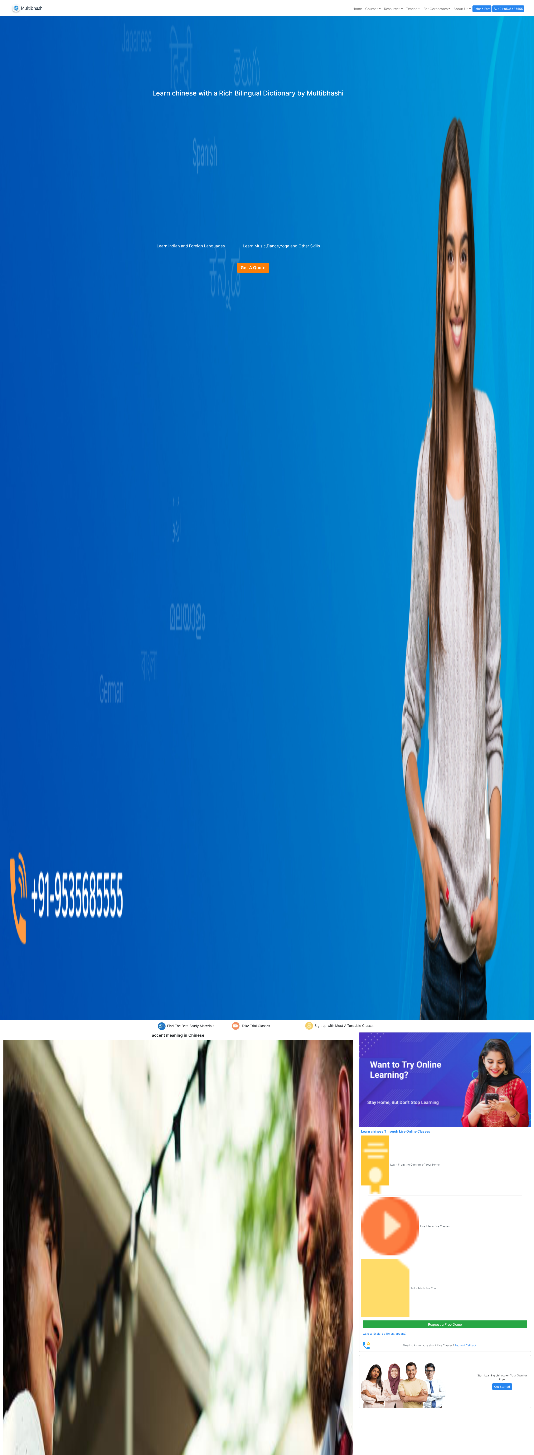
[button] (373, 9)
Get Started (502, 1386)
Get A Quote (253, 267)
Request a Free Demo (445, 1324)
